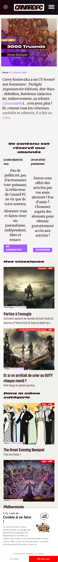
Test (4, 40)
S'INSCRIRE (43, 249)
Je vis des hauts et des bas (32, 329)
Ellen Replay (9, 307)
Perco (5, 72)
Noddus (7, 369)
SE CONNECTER (14, 248)
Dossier (42, 268)
